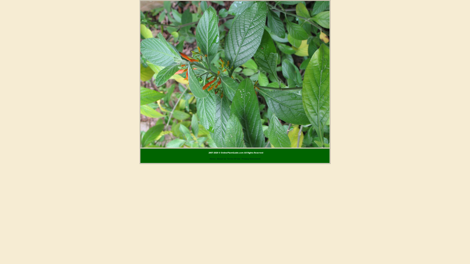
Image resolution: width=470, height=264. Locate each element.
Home (213, 158)
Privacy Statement (251, 158)
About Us (221, 158)
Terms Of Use (234, 158)
